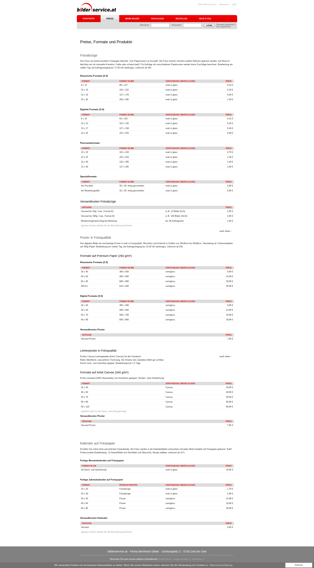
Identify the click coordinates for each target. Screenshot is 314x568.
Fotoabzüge (88, 55)
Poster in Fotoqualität (95, 237)
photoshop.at (198, 559)
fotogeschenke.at (182, 559)
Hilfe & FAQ (205, 19)
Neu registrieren (223, 27)
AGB (234, 4)
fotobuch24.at (165, 559)
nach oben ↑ (225, 231)
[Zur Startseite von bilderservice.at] (96, 7)
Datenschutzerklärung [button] (221, 565)
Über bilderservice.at (207, 4)
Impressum (224, 4)
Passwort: (176, 25)
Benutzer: (144, 25)
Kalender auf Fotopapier (97, 443)
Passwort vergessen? (226, 25)
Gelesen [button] (299, 565)
